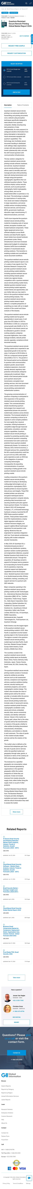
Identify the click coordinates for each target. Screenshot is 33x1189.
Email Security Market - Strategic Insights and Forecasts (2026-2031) (10, 890)
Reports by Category (7, 1089)
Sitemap (28, 1183)
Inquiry (16, 1022)
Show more (16, 812)
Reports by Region (6, 1093)
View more (16, 978)
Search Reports (6, 1086)
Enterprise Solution (7, 1113)
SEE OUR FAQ (16, 1017)
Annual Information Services (10, 1096)
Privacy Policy (6, 1183)
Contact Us (16, 1053)
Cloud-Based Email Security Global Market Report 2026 (12, 909)
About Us (4, 1123)
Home (3, 9)
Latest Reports (5, 1099)
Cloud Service (13, 12)
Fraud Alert (4, 1140)
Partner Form (5, 1136)
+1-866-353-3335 (16, 1060)
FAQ (2, 1119)
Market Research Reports (13, 9)
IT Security (5, 12)
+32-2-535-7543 (18, 1000)
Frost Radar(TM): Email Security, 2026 (11, 953)
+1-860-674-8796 (18, 1011)
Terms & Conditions (18, 1183)
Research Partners (7, 1109)
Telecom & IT (24, 9)
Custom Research (6, 1116)
